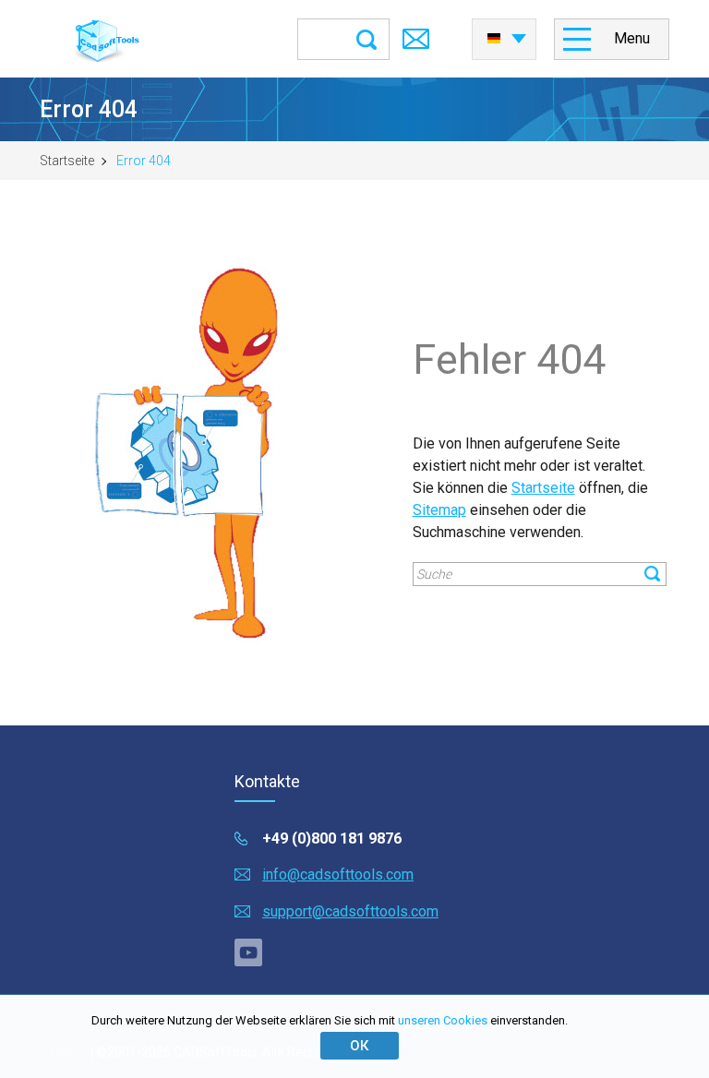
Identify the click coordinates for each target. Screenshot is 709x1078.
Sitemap (439, 510)
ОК (359, 1045)
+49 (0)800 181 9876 (332, 838)
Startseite (67, 160)
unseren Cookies (442, 1020)
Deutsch (504, 33)
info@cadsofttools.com (338, 874)
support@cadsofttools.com (350, 911)
